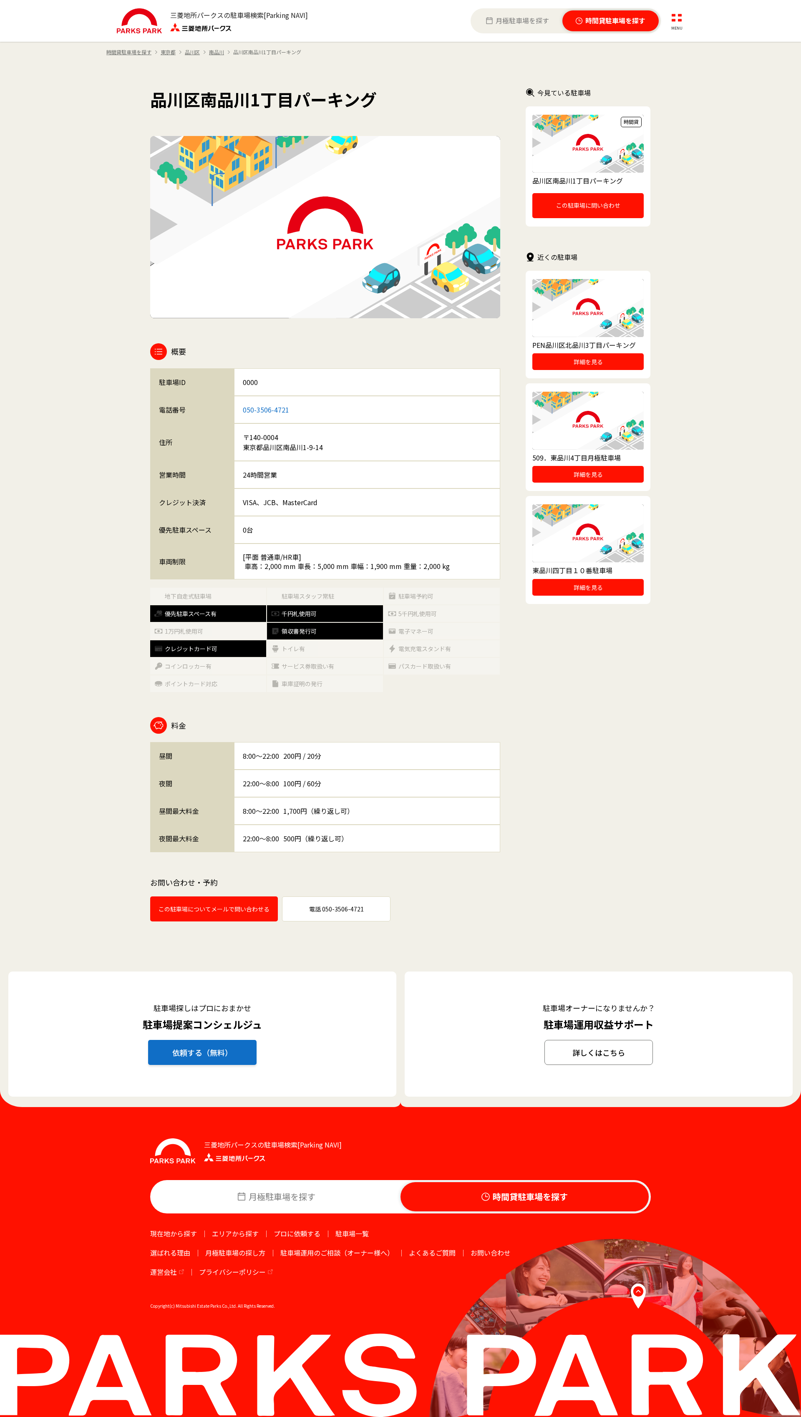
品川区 (192, 52)
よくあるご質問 (432, 1252)
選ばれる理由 (170, 1252)
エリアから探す (235, 1233)
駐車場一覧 (352, 1233)
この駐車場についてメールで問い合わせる (214, 909)
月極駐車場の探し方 (235, 1252)
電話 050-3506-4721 (336, 909)
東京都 (168, 52)
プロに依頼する (297, 1233)
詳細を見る (588, 361)
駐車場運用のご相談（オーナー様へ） (337, 1252)
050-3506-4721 (266, 410)
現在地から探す (173, 1233)
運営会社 (163, 1272)
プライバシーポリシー (232, 1272)
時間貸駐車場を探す (128, 52)
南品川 (216, 52)
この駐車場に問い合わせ (588, 205)
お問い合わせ (491, 1252)
